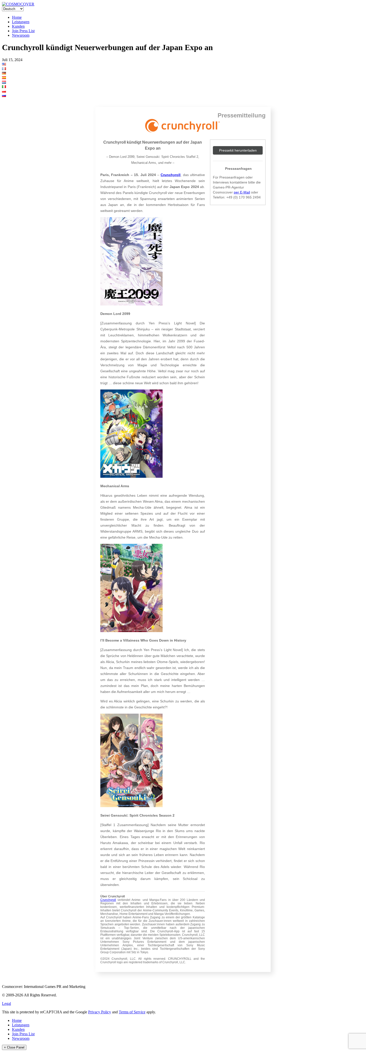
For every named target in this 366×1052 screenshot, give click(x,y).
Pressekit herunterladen (238, 150)
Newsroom (20, 35)
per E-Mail (242, 192)
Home (17, 17)
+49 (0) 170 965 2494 (243, 197)
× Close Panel (14, 1047)
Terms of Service (132, 1012)
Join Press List (23, 31)
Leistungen (20, 22)
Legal (6, 1003)
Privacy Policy (99, 1012)
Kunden (18, 26)
